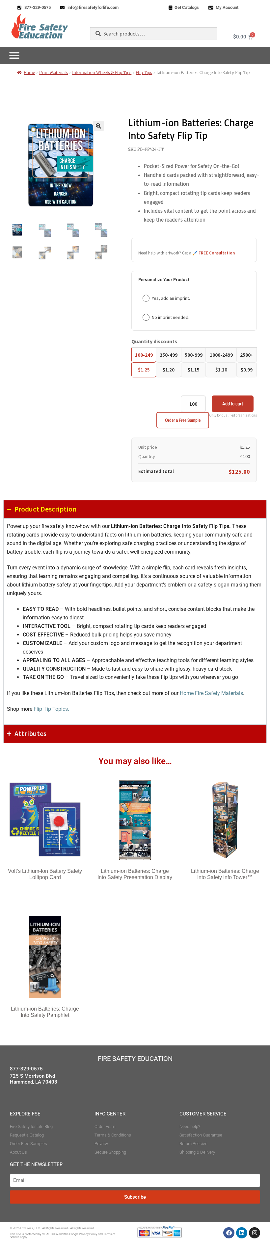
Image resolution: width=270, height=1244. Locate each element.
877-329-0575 (26, 1069)
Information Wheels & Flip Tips (101, 72)
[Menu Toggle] (14, 55)
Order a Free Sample (183, 420)
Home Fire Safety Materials (211, 693)
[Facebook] (228, 1232)
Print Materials (53, 72)
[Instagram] (254, 1232)
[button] (98, 126)
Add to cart (232, 403)
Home (29, 72)
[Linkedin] (241, 1232)
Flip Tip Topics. (51, 709)
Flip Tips (144, 72)
